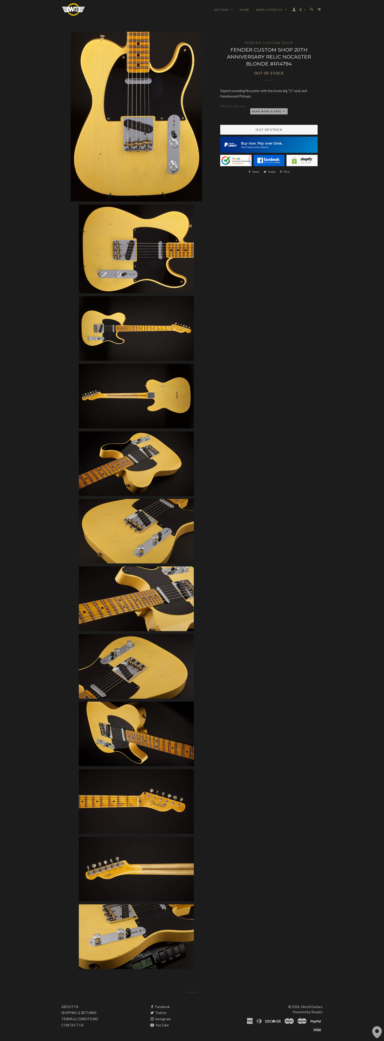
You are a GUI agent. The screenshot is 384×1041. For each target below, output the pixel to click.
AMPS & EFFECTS (269, 9)
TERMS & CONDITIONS (79, 1019)
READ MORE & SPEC (267, 111)
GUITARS (221, 9)
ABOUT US (69, 1007)
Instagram (163, 1019)
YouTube (162, 1025)
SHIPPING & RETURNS (78, 1013)
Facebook (162, 1007)
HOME (244, 9)
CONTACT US (72, 1025)
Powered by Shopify (308, 1012)
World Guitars (312, 1007)
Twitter (161, 1013)
